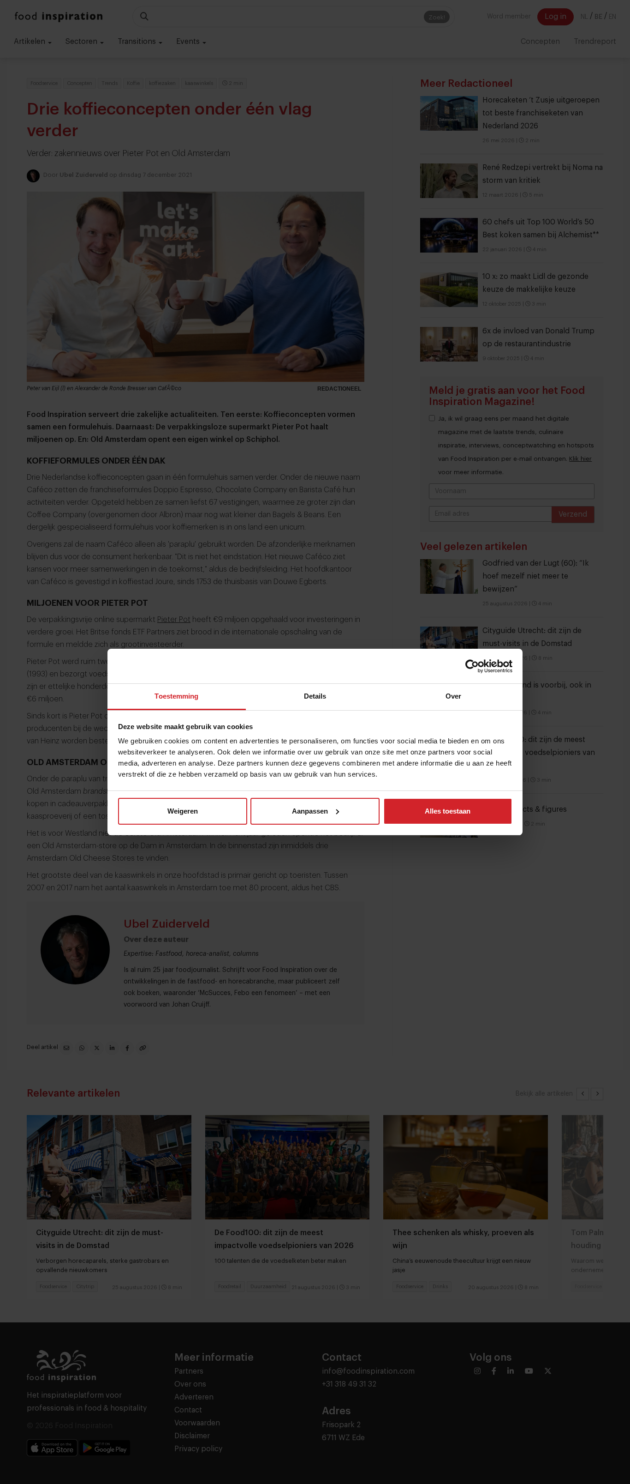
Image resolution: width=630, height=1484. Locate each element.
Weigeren (182, 811)
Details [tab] (315, 696)
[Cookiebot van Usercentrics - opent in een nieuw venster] (472, 666)
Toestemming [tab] (176, 696)
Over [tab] (453, 696)
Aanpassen (310, 811)
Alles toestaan (447, 811)
